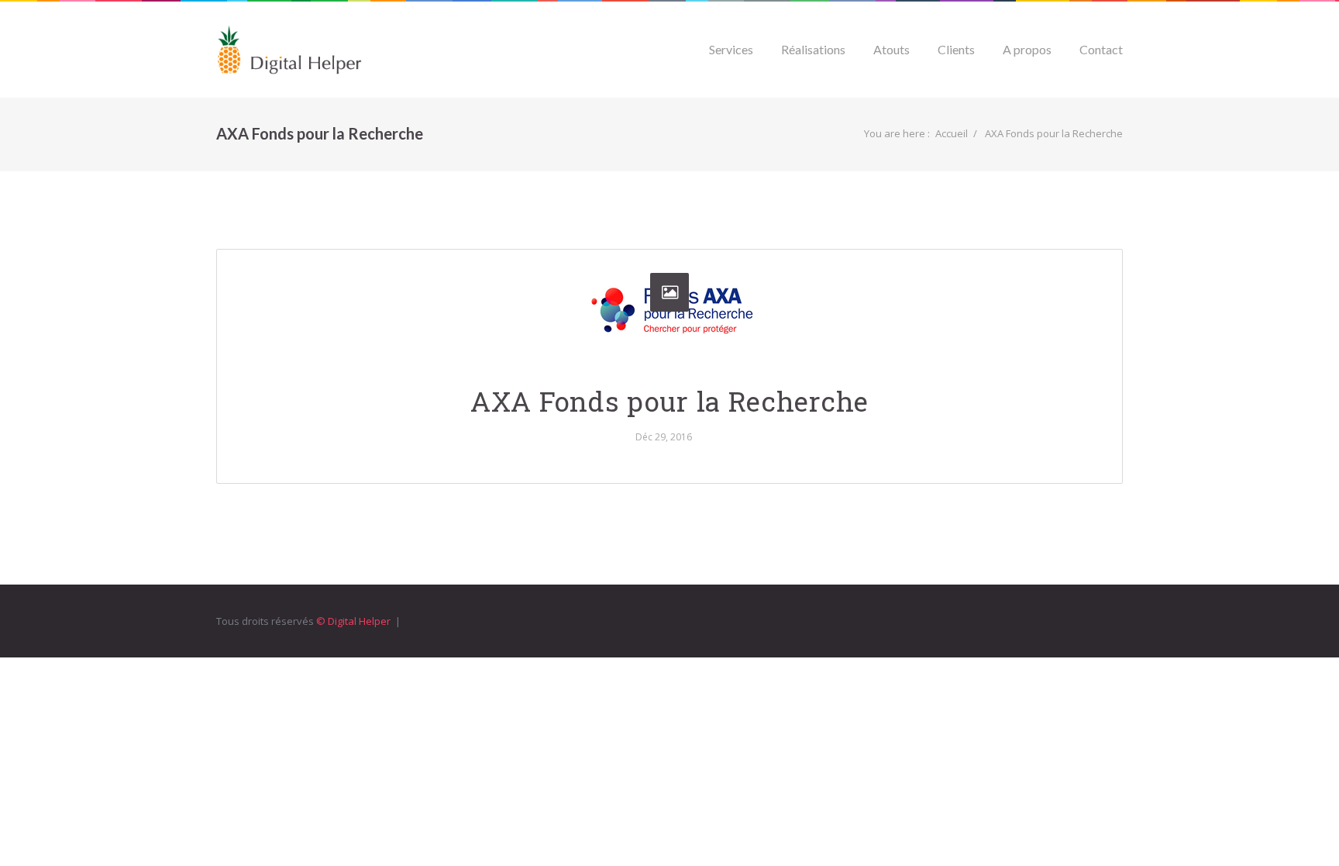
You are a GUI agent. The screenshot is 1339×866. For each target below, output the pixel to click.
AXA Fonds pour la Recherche (669, 401)
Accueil (951, 133)
